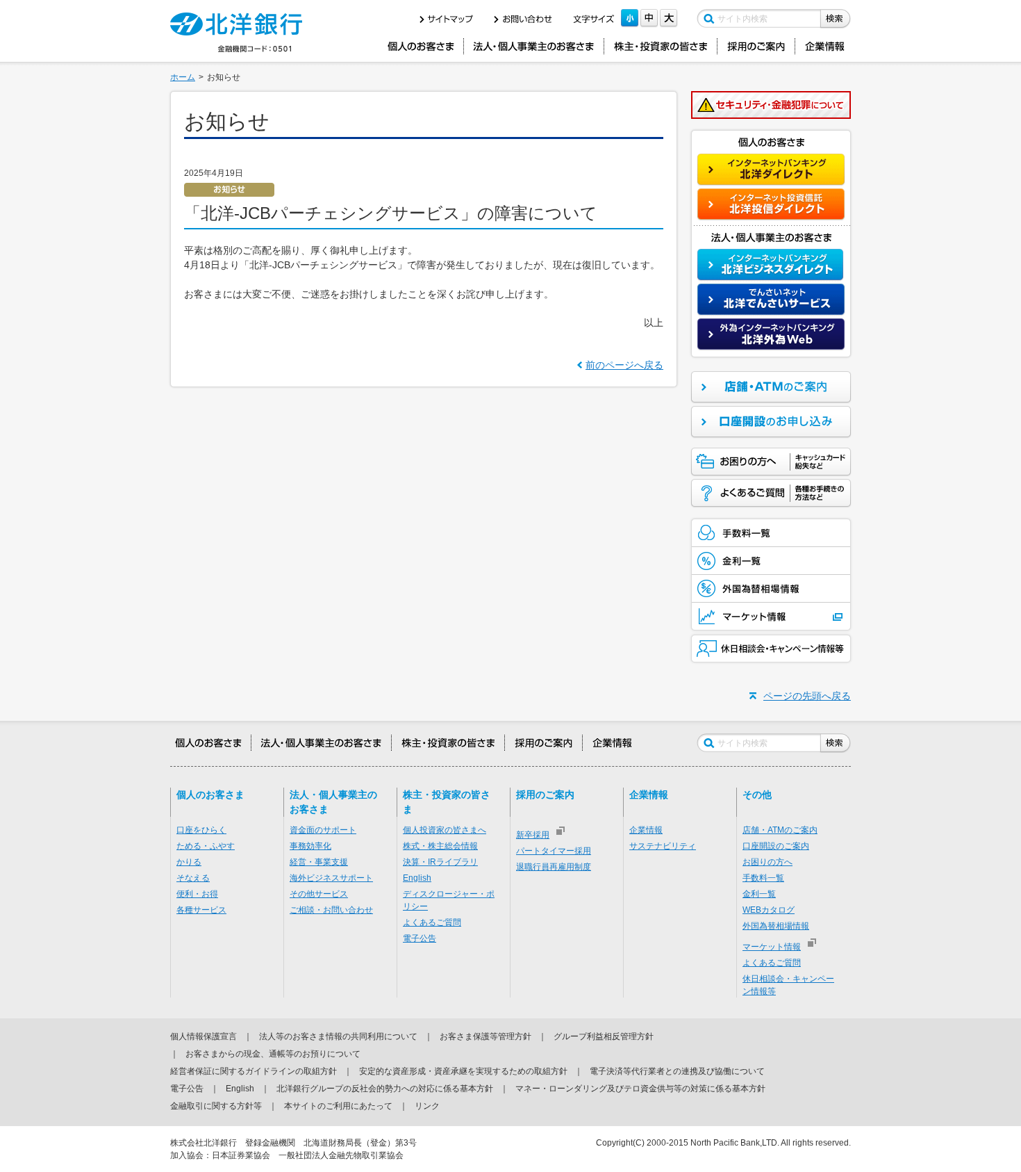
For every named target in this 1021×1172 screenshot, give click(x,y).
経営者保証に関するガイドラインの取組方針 (253, 1071)
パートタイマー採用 (553, 851)
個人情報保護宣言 (203, 1036)
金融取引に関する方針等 (216, 1106)
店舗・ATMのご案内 (779, 830)
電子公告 (419, 938)
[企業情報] (825, 46)
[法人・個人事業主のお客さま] (534, 46)
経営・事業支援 (319, 862)
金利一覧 (759, 894)
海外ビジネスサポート (331, 878)
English (417, 878)
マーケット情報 (771, 947)
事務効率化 (310, 846)
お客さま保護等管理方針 (485, 1036)
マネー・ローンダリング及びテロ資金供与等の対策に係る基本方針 (640, 1088)
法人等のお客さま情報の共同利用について (338, 1036)
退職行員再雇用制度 (553, 867)
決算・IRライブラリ (440, 862)
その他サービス (319, 894)
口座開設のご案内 (775, 846)
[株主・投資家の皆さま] (660, 46)
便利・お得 (197, 894)
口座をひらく (201, 830)
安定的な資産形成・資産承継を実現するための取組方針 (463, 1071)
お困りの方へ (767, 862)
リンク (427, 1106)
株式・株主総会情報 (440, 846)
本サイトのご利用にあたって (338, 1106)
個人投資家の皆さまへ (444, 830)
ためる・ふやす (205, 846)
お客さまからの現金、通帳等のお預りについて (272, 1054)
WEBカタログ (768, 910)
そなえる (193, 878)
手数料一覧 (763, 878)
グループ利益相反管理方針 (604, 1036)
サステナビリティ (662, 846)
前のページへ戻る (624, 365)
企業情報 (646, 830)
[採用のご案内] (756, 46)
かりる (188, 862)
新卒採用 (532, 835)
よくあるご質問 (432, 922)
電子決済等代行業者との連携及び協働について (677, 1071)
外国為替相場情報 (775, 926)
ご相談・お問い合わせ (331, 910)
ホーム (182, 77)
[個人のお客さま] (420, 46)
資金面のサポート (323, 830)
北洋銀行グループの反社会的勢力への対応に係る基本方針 (384, 1088)
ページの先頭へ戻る (807, 695)
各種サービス (201, 910)
